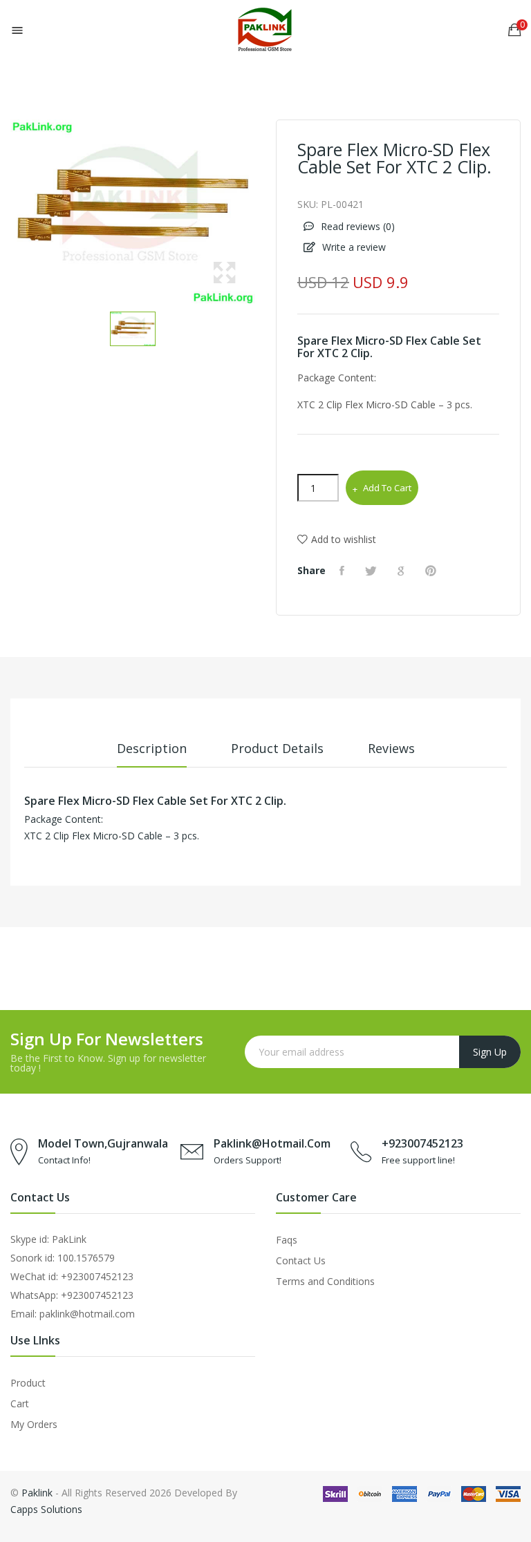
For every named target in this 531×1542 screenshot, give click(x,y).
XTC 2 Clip (343, 353)
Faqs (286, 1239)
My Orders (33, 1424)
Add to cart (387, 488)
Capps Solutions (46, 1509)
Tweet (372, 570)
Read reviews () (356, 226)
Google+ (403, 570)
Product (28, 1382)
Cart (19, 1403)
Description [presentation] (152, 748)
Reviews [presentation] (391, 748)
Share (344, 570)
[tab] (151, 753)
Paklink (37, 1492)
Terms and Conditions (325, 1281)
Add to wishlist (343, 539)
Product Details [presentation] (277, 748)
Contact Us (301, 1260)
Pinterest (432, 570)
